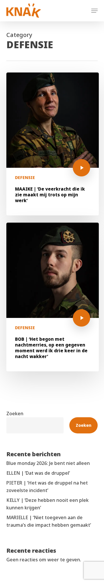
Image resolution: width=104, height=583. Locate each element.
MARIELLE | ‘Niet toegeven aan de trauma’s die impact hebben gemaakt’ (48, 521)
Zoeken (14, 413)
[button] (94, 11)
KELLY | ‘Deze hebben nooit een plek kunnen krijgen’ (47, 504)
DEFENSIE (25, 177)
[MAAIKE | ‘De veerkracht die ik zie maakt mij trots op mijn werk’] (52, 143)
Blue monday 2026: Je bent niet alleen (48, 463)
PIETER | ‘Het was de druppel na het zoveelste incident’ (47, 486)
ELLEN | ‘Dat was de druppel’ (38, 473)
